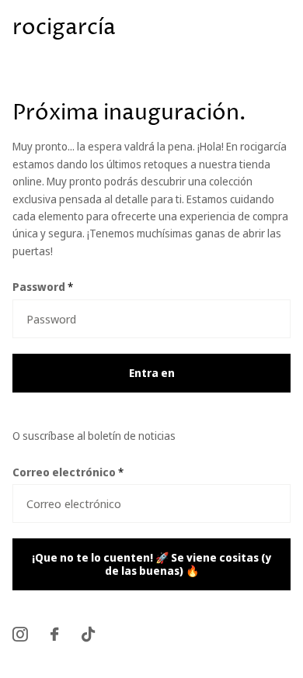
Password (42, 286)
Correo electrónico (68, 472)
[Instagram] (19, 634)
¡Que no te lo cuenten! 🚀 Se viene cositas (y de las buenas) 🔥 (151, 564)
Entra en (152, 372)
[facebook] (54, 634)
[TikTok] (88, 634)
